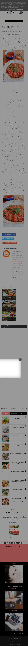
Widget (7, 377)
